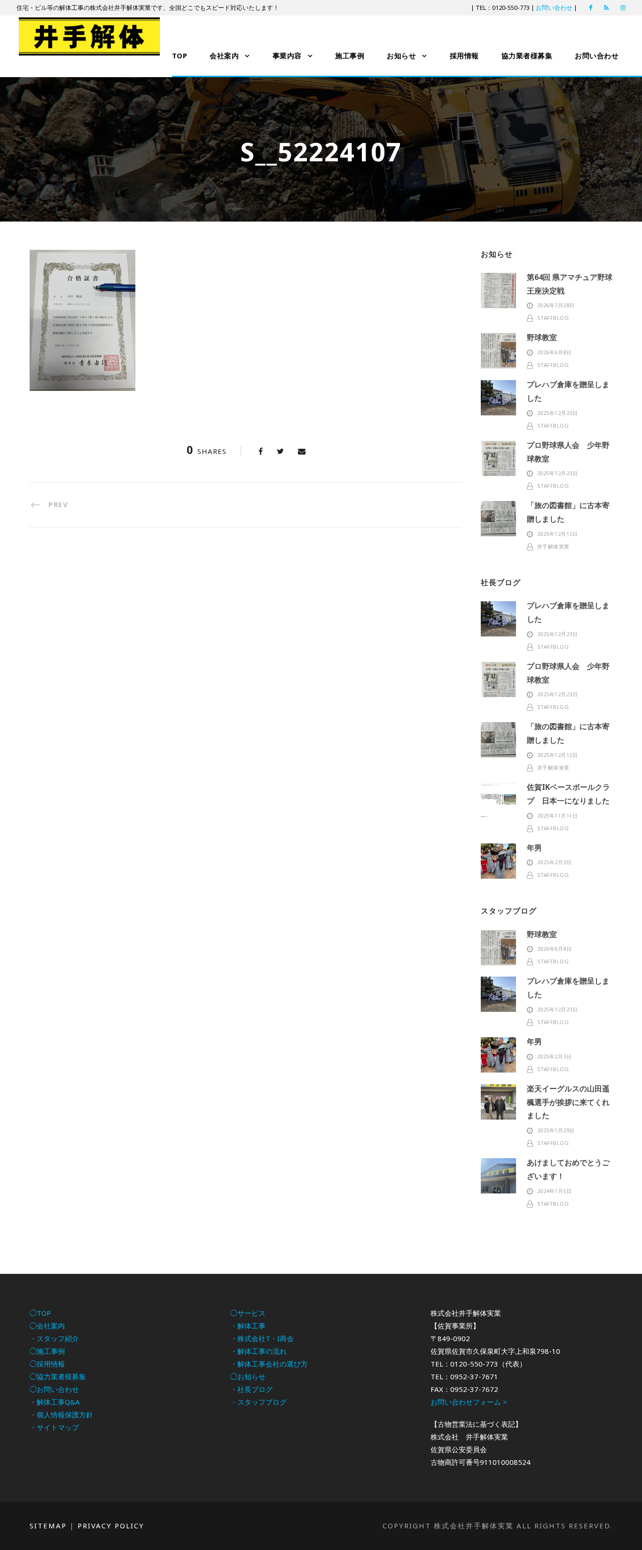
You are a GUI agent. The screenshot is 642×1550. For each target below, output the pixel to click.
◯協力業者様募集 (58, 1376)
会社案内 (224, 55)
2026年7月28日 (556, 305)
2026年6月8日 (554, 352)
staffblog (553, 317)
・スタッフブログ (258, 1402)
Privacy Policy (111, 1525)
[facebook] (590, 7)
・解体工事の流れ (258, 1351)
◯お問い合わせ (54, 1389)
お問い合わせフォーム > (469, 1402)
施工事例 (349, 55)
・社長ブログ (251, 1389)
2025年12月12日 (557, 533)
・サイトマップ (54, 1427)
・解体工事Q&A (55, 1402)
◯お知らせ (248, 1376)
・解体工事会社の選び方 (269, 1363)
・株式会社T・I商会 (262, 1338)
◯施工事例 (47, 1351)
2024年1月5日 (554, 1190)
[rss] (606, 7)
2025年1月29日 (556, 1130)
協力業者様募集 (527, 55)
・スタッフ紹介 (54, 1338)
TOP (180, 55)
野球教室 (542, 337)
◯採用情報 (47, 1363)
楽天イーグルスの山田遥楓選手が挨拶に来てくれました (568, 1102)
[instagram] (623, 7)
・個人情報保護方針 (61, 1414)
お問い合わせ (554, 7)
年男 (534, 848)
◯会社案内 (47, 1325)
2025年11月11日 (557, 815)
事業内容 (287, 55)
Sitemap (48, 1525)
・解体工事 (248, 1325)
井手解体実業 (553, 546)
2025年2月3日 (554, 862)
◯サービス (248, 1313)
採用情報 (464, 55)
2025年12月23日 (557, 412)
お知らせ (401, 55)
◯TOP (40, 1313)
